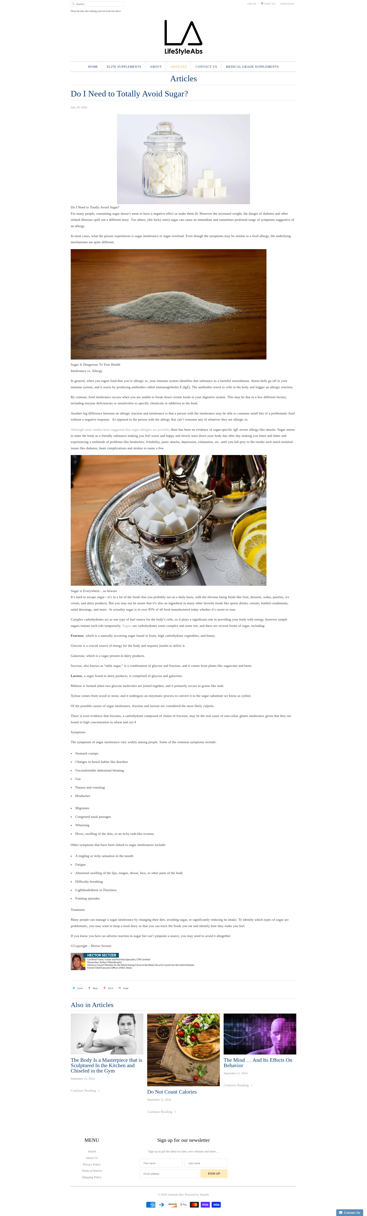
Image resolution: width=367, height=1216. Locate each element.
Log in (251, 3)
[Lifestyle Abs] (183, 38)
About (156, 66)
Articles (179, 66)
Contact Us (351, 1212)
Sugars (127, 626)
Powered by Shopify (197, 1194)
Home (93, 66)
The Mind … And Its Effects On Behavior (258, 1062)
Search (92, 1151)
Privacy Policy (92, 1164)
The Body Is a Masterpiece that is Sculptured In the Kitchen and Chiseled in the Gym (106, 1065)
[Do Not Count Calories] (183, 1050)
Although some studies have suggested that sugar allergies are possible (120, 429)
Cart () (269, 3)
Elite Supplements (124, 66)
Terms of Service (92, 1170)
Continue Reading (84, 1090)
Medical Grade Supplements (252, 66)
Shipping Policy (91, 1177)
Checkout (287, 3)
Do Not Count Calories (172, 1091)
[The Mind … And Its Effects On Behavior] (260, 1034)
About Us (92, 1158)
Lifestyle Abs (175, 1194)
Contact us (206, 66)
